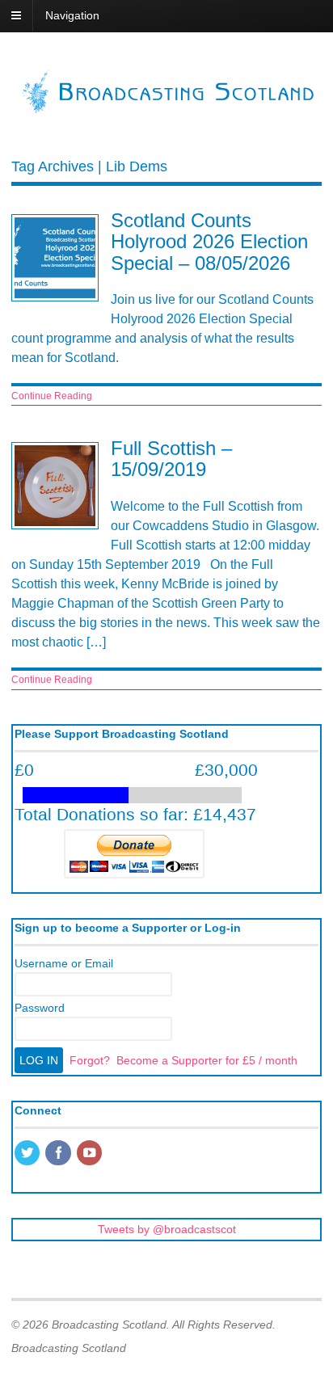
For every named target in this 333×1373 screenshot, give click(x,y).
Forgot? (90, 1060)
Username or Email (64, 963)
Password (40, 1007)
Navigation (72, 15)
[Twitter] (28, 1154)
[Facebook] (59, 1154)
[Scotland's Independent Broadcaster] (166, 109)
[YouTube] (90, 1154)
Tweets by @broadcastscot (167, 1229)
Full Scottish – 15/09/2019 (171, 458)
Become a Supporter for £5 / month (206, 1060)
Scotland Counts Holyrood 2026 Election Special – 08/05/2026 (209, 241)
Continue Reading (51, 396)
